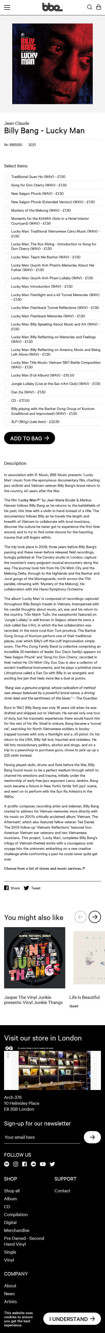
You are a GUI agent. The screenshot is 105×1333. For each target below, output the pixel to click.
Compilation (16, 1214)
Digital (10, 1222)
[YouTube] (43, 1164)
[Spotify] (6, 1164)
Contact (62, 1190)
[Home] (52, 9)
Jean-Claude (16, 123)
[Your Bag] (98, 7)
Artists (10, 1301)
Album (10, 1198)
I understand (68, 1318)
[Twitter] (52, 1164)
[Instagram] (15, 1164)
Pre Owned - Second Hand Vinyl (24, 1241)
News (9, 1293)
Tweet (36, 888)
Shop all (12, 1190)
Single (10, 1252)
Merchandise (16, 1230)
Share (15, 888)
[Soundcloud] (33, 1164)
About (10, 1285)
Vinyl (9, 1260)
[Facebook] (24, 1164)
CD (7, 1206)
